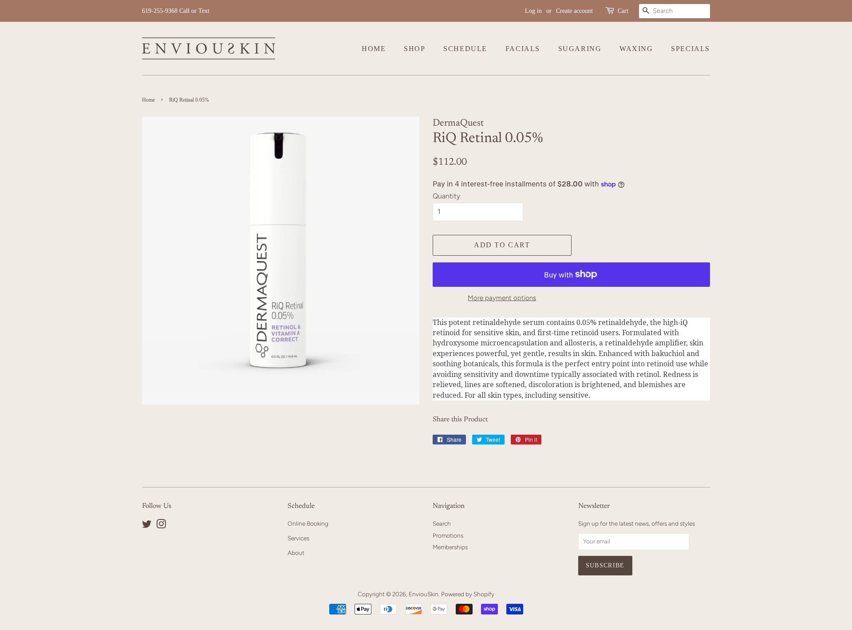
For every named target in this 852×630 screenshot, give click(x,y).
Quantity (446, 196)
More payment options (502, 298)
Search (442, 523)
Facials (522, 48)
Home (374, 48)
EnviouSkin (423, 594)
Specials (690, 48)
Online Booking (308, 523)
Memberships (450, 547)
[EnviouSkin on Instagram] (161, 525)
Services (298, 538)
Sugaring (580, 48)
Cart (623, 11)
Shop (414, 48)
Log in (533, 11)
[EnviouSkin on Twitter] (147, 525)
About (296, 552)
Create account (574, 11)
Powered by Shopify (467, 594)
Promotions (448, 535)
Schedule (465, 48)
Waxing (636, 48)
